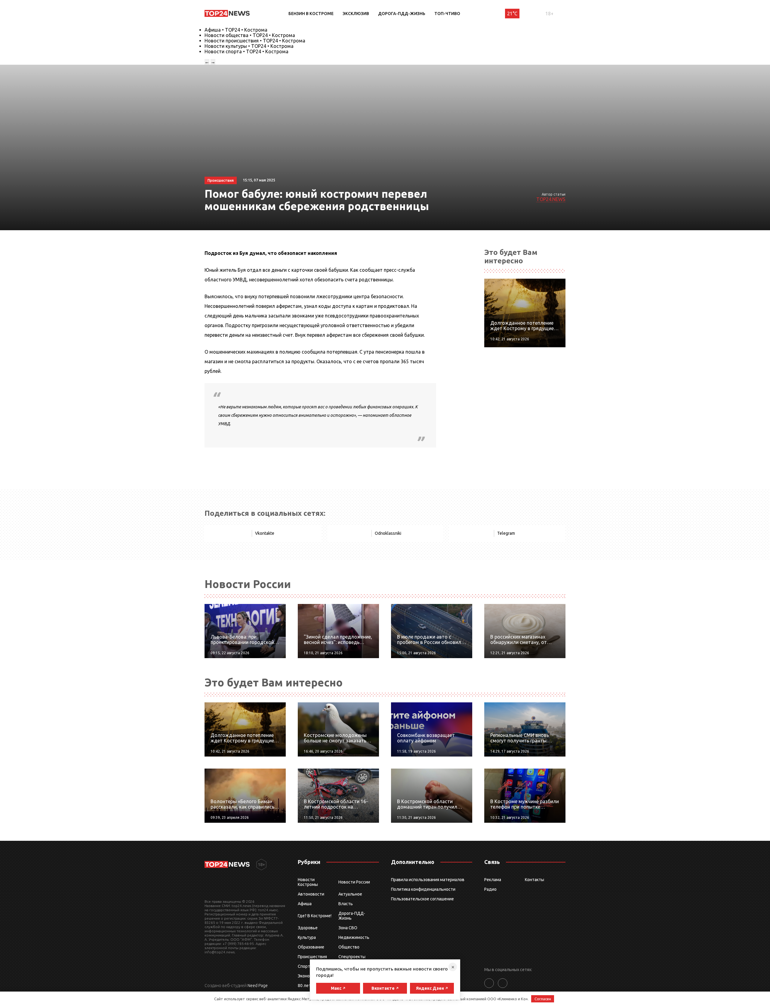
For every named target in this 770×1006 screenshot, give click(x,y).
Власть (345, 903)
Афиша (305, 903)
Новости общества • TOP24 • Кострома (250, 35)
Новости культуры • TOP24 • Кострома (249, 46)
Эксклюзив (356, 13)
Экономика (308, 975)
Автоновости (311, 894)
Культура (307, 937)
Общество (348, 947)
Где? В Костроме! (314, 915)
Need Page (258, 985)
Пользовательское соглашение (422, 898)
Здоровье (308, 927)
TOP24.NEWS (550, 199)
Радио (490, 889)
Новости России (354, 882)
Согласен (542, 999)
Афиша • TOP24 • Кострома (236, 30)
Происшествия (312, 956)
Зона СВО (347, 927)
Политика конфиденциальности (423, 889)
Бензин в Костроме (311, 13)
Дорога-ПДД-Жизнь (401, 13)
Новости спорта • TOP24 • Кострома (246, 51)
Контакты (534, 879)
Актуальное (350, 894)
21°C (512, 13)
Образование (311, 947)
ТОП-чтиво (447, 13)
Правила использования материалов (427, 879)
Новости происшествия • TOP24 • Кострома (255, 40)
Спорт (304, 966)
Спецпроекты (351, 956)
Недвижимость (353, 937)
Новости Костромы (308, 882)
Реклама (492, 879)
